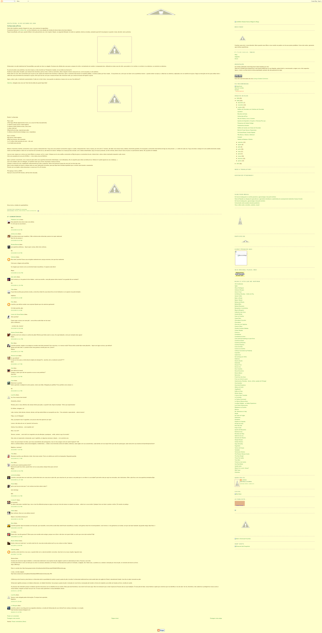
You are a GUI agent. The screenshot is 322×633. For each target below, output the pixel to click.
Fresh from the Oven (240, 377)
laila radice (14, 277)
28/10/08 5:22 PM (16, 536)
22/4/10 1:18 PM (16, 591)
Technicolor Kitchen (240, 452)
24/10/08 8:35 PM (16, 230)
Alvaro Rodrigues (239, 288)
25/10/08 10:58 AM (17, 328)
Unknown (13, 257)
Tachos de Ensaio (239, 448)
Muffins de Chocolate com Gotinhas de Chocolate (251, 109)
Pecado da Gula (239, 423)
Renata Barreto (15, 244)
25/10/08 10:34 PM (17, 471)
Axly (12, 368)
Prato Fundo (238, 427)
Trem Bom (237, 460)
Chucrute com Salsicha (241, 324)
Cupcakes (237, 352)
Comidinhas (238, 334)
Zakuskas (237, 472)
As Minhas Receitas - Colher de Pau (244, 294)
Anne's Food (238, 292)
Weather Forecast (239, 505)
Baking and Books (239, 302)
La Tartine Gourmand (240, 399)
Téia (12, 453)
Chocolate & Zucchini (240, 320)
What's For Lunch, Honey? (242, 468)
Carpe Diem (238, 318)
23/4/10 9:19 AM (16, 601)
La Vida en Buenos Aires (241, 401)
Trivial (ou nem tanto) (240, 462)
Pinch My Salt (238, 425)
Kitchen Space (238, 393)
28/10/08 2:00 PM (16, 528)
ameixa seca (14, 233)
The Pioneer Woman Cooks (242, 454)
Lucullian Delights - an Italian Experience (245, 403)
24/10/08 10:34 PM (17, 273)
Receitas (237, 91)
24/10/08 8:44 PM (16, 240)
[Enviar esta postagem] (38, 210)
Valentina (9, 83)
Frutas (17, 210)
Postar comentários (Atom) (19, 621)
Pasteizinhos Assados (243, 125)
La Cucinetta (238, 397)
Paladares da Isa (15, 219)
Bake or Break (238, 298)
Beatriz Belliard (15, 540)
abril (239, 153)
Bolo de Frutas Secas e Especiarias (247, 130)
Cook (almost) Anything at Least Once (245, 338)
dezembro (241, 102)
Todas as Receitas (31, 210)
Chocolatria (238, 322)
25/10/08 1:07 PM (16, 364)
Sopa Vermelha (239, 443)
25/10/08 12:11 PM (17, 339)
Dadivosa (237, 358)
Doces (236, 58)
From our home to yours (241, 379)
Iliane (12, 523)
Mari (12, 343)
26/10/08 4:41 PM (16, 496)
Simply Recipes (239, 439)
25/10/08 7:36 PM (16, 449)
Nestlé (236, 413)
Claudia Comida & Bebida (241, 328)
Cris (12, 532)
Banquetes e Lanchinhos (241, 308)
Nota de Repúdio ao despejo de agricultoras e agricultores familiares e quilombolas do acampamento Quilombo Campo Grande (268, 199)
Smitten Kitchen (239, 441)
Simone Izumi (14, 355)
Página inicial (114, 618)
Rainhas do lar (238, 431)
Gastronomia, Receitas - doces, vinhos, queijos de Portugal (250, 381)
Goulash (240, 137)
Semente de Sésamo (240, 437)
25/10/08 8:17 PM (16, 458)
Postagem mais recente (13, 618)
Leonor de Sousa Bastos (17, 314)
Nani (12, 462)
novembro (241, 105)
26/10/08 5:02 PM (16, 506)
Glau (12, 302)
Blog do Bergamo (239, 310)
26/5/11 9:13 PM (16, 612)
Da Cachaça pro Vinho (241, 356)
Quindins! (240, 111)
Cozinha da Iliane (239, 340)
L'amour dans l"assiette (241, 395)
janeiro (240, 160)
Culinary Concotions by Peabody (243, 350)
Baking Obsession (239, 306)
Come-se (237, 332)
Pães (236, 54)
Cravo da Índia (239, 346)
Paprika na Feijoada (240, 421)
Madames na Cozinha (240, 407)
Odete (12, 510)
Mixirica (237, 409)
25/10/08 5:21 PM (16, 391)
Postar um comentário (13, 616)
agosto (240, 144)
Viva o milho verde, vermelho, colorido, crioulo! (247, 205)
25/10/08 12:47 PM (17, 351)
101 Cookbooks (239, 284)
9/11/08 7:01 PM (16, 554)
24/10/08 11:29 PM (17, 285)
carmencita (14, 475)
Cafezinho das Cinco (240, 312)
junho (239, 149)
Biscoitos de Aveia (242, 114)
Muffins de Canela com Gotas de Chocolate (249, 127)
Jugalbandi (237, 389)
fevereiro (240, 158)
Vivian (12, 483)
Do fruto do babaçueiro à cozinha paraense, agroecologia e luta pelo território (255, 197)
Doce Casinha (238, 369)
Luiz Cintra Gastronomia (241, 405)
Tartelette (237, 450)
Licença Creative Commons (260, 78)
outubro (240, 107)
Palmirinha (237, 417)
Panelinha (237, 419)
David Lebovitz (239, 360)
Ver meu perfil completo (247, 483)
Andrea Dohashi (15, 332)
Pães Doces (22, 210)
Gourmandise (238, 383)
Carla (12, 380)
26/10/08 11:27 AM (17, 479)
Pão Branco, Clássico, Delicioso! (246, 134)
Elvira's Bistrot (238, 373)
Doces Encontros (239, 371)
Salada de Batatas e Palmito (245, 139)
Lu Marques (14, 605)
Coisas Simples (239, 330)
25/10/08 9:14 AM (16, 310)
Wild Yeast (237, 470)
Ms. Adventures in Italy (241, 411)
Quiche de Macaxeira (240, 429)
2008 (238, 100)
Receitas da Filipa (239, 433)
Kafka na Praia (239, 391)
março (240, 156)
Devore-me (238, 367)
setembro (240, 142)
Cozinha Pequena (239, 344)
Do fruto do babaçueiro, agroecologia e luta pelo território (250, 201)
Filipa (12, 289)
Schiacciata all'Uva (14, 26)
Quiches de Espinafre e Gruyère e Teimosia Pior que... (252, 121)
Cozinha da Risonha (240, 342)
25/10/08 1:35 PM (16, 376)
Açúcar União (238, 296)
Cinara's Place (238, 326)
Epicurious (237, 375)
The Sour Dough (239, 456)
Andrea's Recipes (239, 290)
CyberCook (241, 91)
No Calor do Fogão (240, 415)
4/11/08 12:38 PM (16, 545)
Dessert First (238, 365)
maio (239, 151)
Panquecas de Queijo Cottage (245, 123)
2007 (238, 163)
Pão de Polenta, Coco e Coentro (246, 118)
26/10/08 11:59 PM (17, 519)
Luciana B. (14, 500)
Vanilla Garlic (238, 466)
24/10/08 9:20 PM (16, 253)
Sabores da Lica (239, 435)
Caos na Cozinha (239, 316)
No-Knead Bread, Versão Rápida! (246, 132)
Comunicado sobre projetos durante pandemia (247, 203)
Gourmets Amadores (240, 385)
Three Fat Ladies (239, 458)
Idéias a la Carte (239, 387)
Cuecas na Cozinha (240, 348)
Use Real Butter (239, 464)
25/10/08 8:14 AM (16, 298)
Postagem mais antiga (216, 618)
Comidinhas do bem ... (241, 336)
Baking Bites (238, 304)
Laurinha (13, 395)
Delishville (237, 362)
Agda (236, 286)
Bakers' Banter (239, 300)
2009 (238, 98)
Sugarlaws (237, 445)
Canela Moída (238, 314)
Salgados (237, 56)
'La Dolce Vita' (22, 30)
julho (239, 147)
